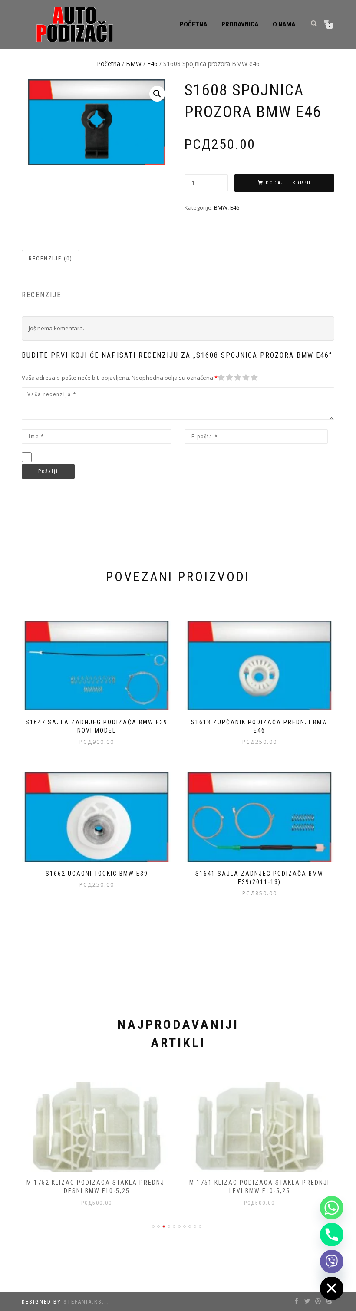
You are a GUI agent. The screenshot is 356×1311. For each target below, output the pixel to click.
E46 (152, 63)
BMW (134, 63)
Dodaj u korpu (288, 183)
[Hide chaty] (331, 1288)
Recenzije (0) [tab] (51, 258)
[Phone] (331, 1234)
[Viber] (331, 1261)
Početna (193, 24)
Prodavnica (239, 24)
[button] (157, 94)
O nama (284, 24)
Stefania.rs (82, 1301)
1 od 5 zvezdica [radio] (221, 377)
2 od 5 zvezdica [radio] (225, 377)
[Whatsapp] (331, 1207)
